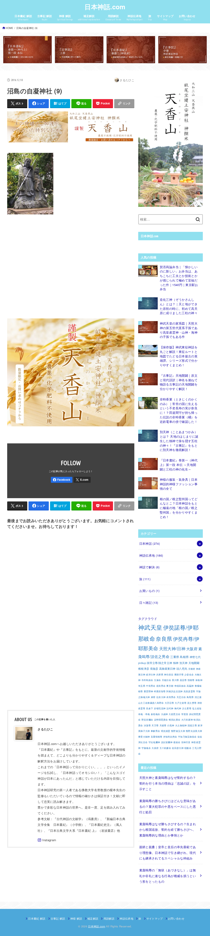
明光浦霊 (165, 730)
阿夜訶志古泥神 (174, 691)
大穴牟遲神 (187, 719)
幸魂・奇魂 (144, 714)
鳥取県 (190, 697)
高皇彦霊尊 (189, 691)
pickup (142, 663)
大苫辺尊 (169, 702)
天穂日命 (166, 680)
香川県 (175, 680)
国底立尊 (192, 725)
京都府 (191, 668)
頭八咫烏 (181, 669)
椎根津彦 (143, 669)
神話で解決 (149, 567)
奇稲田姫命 (180, 685)
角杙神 (177, 708)
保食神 (198, 680)
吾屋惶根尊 (156, 736)
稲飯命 (187, 747)
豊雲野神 (148, 691)
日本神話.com (104, 6)
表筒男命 (171, 697)
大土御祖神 (181, 725)
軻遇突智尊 (160, 691)
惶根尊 (191, 680)
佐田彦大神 (178, 747)
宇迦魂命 (146, 747)
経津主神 (150, 674)
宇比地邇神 (154, 742)
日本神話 (149, 543)
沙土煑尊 (186, 708)
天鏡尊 (163, 725)
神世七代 (195, 657)
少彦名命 (189, 674)
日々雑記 (148, 602)
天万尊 (155, 725)
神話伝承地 (151, 555)
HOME (9, 28)
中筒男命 (150, 685)
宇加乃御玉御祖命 (187, 736)
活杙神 (169, 708)
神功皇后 (168, 674)
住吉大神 (160, 697)
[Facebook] (61, 480)
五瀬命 (157, 680)
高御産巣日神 (167, 669)
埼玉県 (141, 685)
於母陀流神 (160, 708)
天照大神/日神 (172, 648)
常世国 (184, 714)
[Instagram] (47, 840)
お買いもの (149, 590)
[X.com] (82, 480)
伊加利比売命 (170, 736)
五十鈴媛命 (165, 747)
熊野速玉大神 (178, 730)
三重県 (174, 657)
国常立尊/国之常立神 (159, 663)
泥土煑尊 (191, 702)
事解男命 (155, 730)
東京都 (169, 685)
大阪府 (191, 648)
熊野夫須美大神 (194, 730)
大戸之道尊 (180, 702)
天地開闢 (193, 663)
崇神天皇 (186, 742)
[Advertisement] (70, 266)
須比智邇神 (167, 742)
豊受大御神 (144, 736)
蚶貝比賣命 (174, 719)
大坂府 (155, 747)
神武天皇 (150, 627)
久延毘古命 (174, 714)
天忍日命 (181, 697)
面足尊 (183, 680)
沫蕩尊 (147, 725)
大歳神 (164, 714)
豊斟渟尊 (179, 674)
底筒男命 (160, 685)
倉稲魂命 (155, 714)
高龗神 (190, 685)
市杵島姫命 (147, 680)
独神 (176, 663)
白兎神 (170, 725)
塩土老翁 (196, 708)
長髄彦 (154, 669)
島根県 (184, 657)
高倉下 (149, 708)
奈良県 (164, 638)
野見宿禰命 (147, 719)
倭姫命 (176, 742)
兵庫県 (159, 674)
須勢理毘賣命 (161, 719)
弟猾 (153, 697)
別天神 (183, 663)
